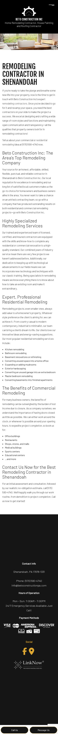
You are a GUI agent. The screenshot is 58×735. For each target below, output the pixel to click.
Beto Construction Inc (29, 19)
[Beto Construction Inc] (29, 10)
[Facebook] (24, 651)
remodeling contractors (14, 103)
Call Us (14, 730)
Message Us (44, 730)
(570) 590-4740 (33, 580)
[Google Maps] (31, 651)
